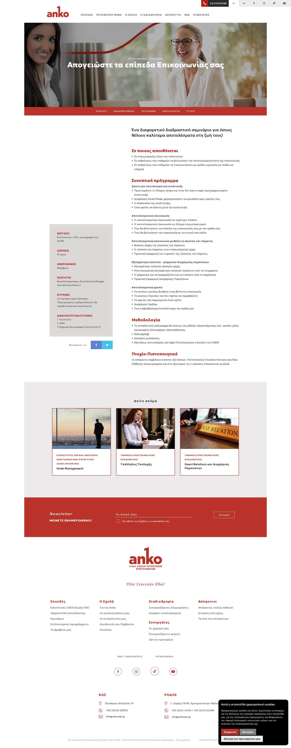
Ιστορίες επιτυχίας (210, 613)
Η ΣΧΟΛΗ (131, 14)
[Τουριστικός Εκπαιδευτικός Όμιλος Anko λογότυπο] (58, 12)
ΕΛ (234, 3)
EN (244, 3)
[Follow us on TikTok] (274, 3)
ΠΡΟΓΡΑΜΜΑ (148, 111)
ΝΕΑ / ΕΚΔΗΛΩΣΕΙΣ (130, 656)
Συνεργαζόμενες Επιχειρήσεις (168, 607)
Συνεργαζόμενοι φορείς (164, 634)
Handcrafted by (211, 740)
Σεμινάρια (57, 618)
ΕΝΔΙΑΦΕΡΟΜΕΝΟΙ (124, 111)
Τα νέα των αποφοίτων (213, 618)
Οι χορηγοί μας (159, 628)
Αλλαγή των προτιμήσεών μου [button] (242, 738)
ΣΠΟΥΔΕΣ (87, 14)
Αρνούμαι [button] (247, 731)
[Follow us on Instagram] (264, 3)
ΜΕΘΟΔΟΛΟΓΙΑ (171, 111)
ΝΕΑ (187, 14)
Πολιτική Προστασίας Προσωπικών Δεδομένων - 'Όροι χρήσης (156, 740)
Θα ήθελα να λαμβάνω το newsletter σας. (146, 521)
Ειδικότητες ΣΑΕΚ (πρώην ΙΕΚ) (69, 607)
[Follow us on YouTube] (284, 3)
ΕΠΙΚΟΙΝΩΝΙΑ (164, 656)
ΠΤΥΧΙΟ (191, 111)
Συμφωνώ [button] (230, 731)
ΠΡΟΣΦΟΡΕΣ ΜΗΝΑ (109, 14)
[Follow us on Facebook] (254, 3)
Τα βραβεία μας (60, 629)
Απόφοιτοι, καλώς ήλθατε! (216, 607)
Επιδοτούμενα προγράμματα (69, 624)
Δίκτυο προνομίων (161, 639)
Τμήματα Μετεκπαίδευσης (67, 613)
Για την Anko (108, 607)
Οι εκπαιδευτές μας (113, 618)
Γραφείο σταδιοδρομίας (165, 613)
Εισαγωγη (101, 111)
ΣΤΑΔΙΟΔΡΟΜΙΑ (151, 14)
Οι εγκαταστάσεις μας (115, 613)
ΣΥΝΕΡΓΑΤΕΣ (201, 14)
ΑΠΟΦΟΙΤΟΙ (173, 14)
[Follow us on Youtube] (173, 674)
